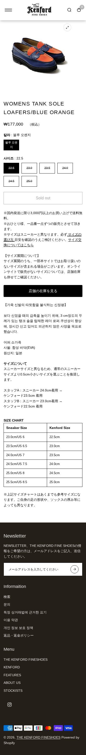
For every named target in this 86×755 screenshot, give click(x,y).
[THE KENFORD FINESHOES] (39, 10)
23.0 (29, 168)
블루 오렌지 (11, 145)
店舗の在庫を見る (43, 291)
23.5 (47, 168)
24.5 (11, 181)
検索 (7, 597)
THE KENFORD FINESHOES (26, 659)
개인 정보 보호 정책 (18, 628)
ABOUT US (12, 683)
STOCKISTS (13, 690)
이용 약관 (11, 620)
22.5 (11, 168)
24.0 (65, 168)
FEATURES (12, 675)
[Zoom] (67, 27)
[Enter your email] (74, 569)
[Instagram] (10, 705)
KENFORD (12, 667)
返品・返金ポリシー (19, 635)
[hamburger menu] (8, 10)
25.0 (29, 181)
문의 (7, 604)
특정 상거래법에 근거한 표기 (25, 612)
